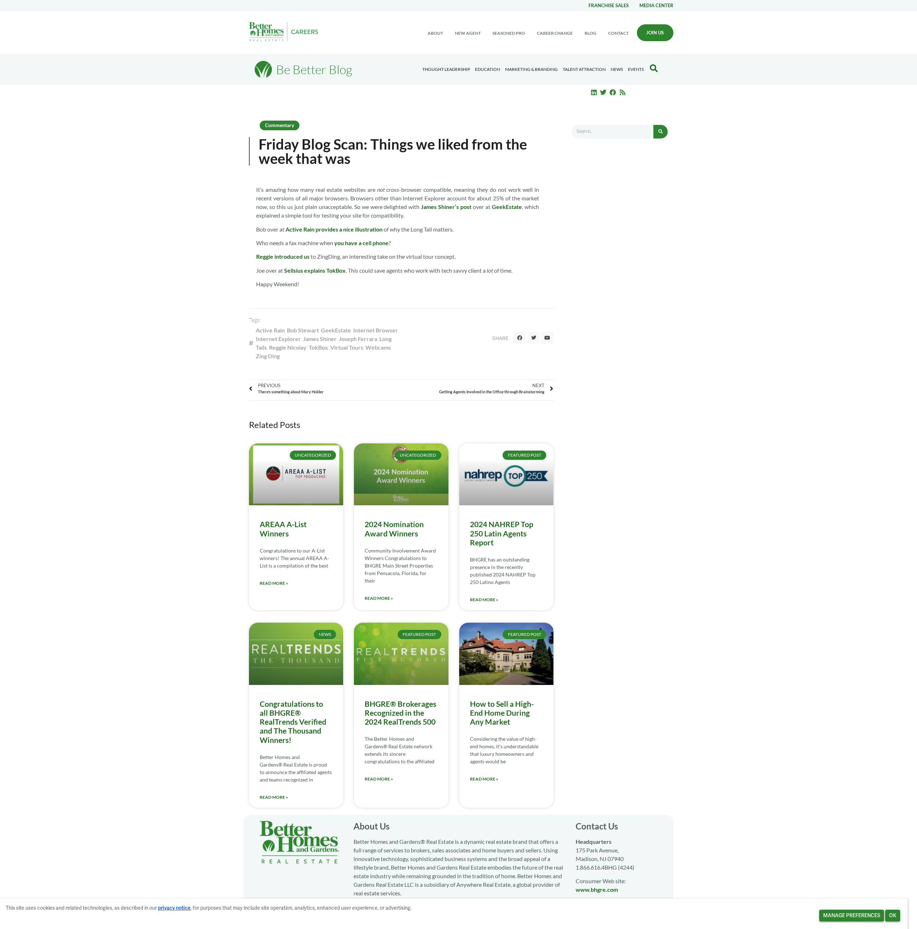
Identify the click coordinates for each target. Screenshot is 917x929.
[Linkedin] (594, 92)
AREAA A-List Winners (283, 529)
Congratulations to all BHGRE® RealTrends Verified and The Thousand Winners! (293, 721)
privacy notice (174, 908)
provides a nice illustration (349, 229)
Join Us (655, 32)
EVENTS (636, 69)
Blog (590, 33)
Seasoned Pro (509, 33)
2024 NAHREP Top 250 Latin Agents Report (501, 533)
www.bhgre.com (597, 889)
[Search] (660, 131)
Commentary (279, 125)
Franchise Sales (609, 5)
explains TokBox (325, 270)
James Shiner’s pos (445, 206)
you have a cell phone (361, 242)
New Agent (468, 33)
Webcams (378, 347)
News (617, 69)
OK (892, 915)
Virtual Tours (346, 347)
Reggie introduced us (282, 256)
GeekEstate (507, 206)
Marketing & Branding (531, 69)
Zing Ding (268, 355)
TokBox (318, 347)
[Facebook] (613, 92)
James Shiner (320, 338)
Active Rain (300, 229)
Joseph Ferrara (358, 338)
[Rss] (622, 92)
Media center (656, 5)
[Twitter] (604, 92)
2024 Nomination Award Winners (394, 529)
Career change (555, 33)
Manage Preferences (851, 915)
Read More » (274, 583)
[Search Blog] (654, 68)
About (435, 33)
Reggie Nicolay (288, 347)
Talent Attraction (584, 69)
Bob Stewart (303, 330)
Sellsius (293, 270)
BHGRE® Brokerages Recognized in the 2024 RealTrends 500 (400, 712)
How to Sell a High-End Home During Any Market (502, 712)
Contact (618, 33)
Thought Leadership (446, 69)
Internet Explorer (278, 338)
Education (487, 69)
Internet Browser (375, 330)
